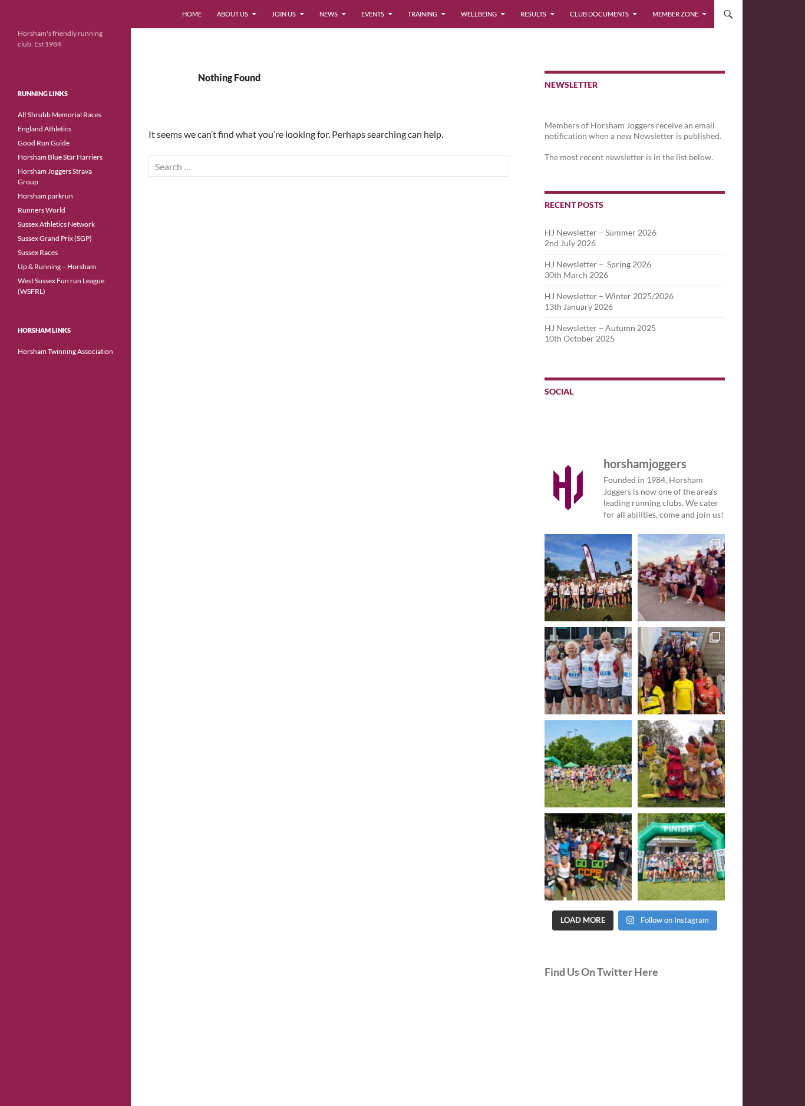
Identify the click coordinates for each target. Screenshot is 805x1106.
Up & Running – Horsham (57, 266)
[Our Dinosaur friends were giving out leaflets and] (681, 763)
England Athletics (44, 128)
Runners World (41, 210)
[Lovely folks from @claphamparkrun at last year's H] (588, 856)
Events (372, 14)
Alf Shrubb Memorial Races (59, 114)
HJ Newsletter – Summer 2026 (600, 232)
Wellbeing (479, 14)
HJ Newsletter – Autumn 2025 (600, 328)
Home (192, 14)
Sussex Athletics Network (56, 224)
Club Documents (599, 14)
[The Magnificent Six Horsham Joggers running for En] (588, 670)
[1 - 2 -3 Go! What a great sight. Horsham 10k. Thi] (681, 856)
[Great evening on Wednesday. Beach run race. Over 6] (681, 577)
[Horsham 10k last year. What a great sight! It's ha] (588, 763)
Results (533, 14)
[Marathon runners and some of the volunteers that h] (681, 670)
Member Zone (675, 14)
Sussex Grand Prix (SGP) (55, 238)
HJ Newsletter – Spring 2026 (598, 264)
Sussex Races (38, 252)
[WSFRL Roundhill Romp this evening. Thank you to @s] (588, 577)
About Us (232, 14)
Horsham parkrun (45, 195)
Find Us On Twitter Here (601, 971)
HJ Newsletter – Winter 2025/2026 (609, 296)
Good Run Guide (44, 142)
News (328, 14)
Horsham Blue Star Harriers (60, 157)
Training (422, 14)
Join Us (284, 14)
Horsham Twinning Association (65, 351)
